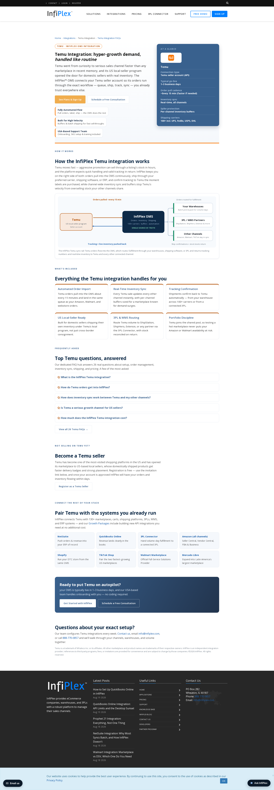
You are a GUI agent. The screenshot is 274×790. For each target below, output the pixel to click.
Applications (145, 694)
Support (180, 13)
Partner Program (148, 729)
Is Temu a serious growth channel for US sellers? (92, 408)
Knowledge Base (147, 709)
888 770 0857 (202, 696)
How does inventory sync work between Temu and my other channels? (106, 397)
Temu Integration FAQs (109, 38)
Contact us (123, 633)
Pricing (137, 13)
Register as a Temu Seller (73, 486)
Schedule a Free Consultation (108, 99)
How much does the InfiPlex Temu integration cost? (94, 418)
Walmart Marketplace (153, 555)
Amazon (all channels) (195, 536)
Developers (144, 724)
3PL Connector (158, 13)
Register (76, 3)
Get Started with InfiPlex (78, 603)
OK (223, 780)
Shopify (62, 555)
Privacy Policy (54, 780)
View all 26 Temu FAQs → (73, 429)
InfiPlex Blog (145, 714)
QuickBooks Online (110, 536)
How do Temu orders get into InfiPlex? (85, 387)
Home (58, 38)
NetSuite (63, 536)
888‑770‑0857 (70, 638)
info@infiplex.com (148, 633)
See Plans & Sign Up (70, 99)
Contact (53, 3)
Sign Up (220, 13)
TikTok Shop (106, 555)
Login (65, 3)
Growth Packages (99, 523)
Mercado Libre (190, 555)
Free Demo (200, 13)
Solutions (93, 13)
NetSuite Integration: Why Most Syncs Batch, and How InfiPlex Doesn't (112, 738)
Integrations (116, 13)
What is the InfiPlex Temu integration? (86, 377)
